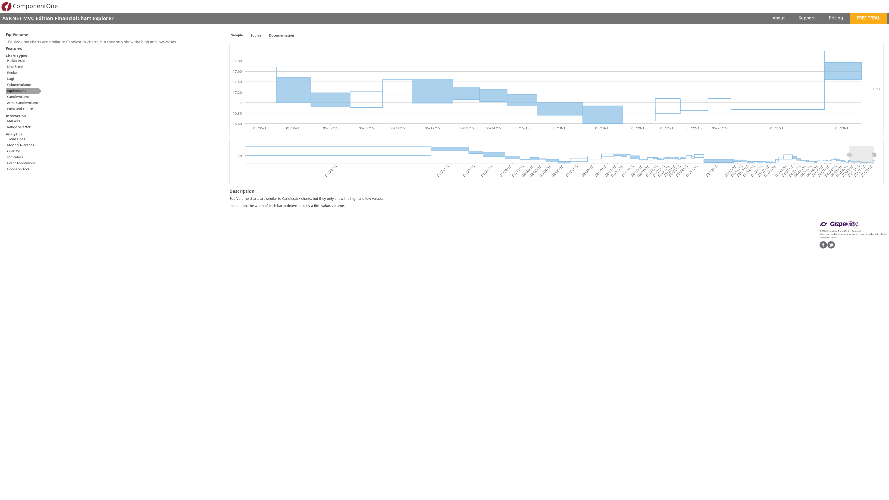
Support (807, 18)
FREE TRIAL (868, 18)
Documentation (281, 35)
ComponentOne (35, 6)
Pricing (836, 18)
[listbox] (20, 125)
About (779, 18)
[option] (24, 61)
